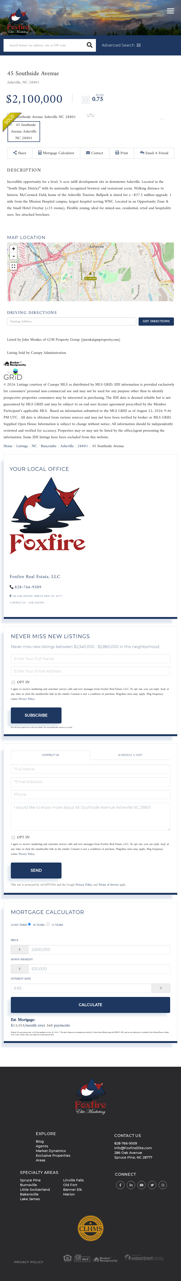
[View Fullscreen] (13, 266)
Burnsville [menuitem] (28, 1185)
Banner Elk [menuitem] (72, 1189)
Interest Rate (21, 978)
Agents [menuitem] (42, 1146)
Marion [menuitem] (69, 1194)
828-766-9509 (28, 587)
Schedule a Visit (130, 755)
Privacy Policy (27, 699)
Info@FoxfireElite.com (133, 1148)
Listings (22, 446)
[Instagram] (163, 1185)
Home (8, 446)
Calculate (90, 1005)
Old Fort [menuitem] (70, 1185)
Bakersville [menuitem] (29, 1194)
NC (34, 446)
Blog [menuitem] (40, 1141)
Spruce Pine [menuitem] (30, 1180)
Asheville (67, 446)
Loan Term (19, 925)
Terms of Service (109, 884)
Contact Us (18, 603)
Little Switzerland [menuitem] (35, 1189)
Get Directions (156, 321)
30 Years (38, 925)
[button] (89, 45)
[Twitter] (152, 1185)
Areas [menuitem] (40, 1160)
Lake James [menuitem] (30, 1199)
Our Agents (36, 603)
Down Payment (22, 959)
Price (14, 940)
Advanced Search (118, 45)
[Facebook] (120, 1185)
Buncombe (49, 446)
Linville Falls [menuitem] (73, 1180)
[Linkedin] (131, 1185)
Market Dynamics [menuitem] (51, 1151)
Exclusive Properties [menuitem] (53, 1155)
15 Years (56, 925)
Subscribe (36, 715)
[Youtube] (141, 1185)
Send (36, 870)
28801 (83, 446)
